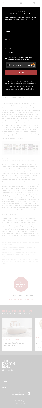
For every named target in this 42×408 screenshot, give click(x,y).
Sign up (21, 73)
